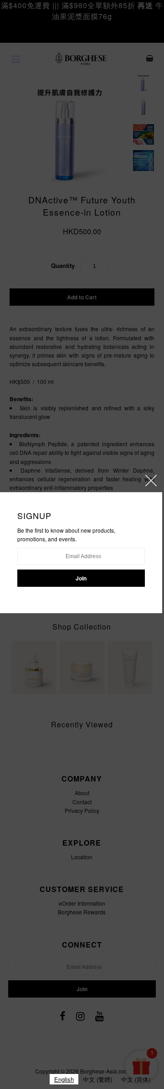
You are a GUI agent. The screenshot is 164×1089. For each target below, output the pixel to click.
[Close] (151, 480)
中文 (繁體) (97, 1079)
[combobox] (64, 1079)
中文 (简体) (135, 1079)
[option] (97, 1079)
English (64, 1079)
